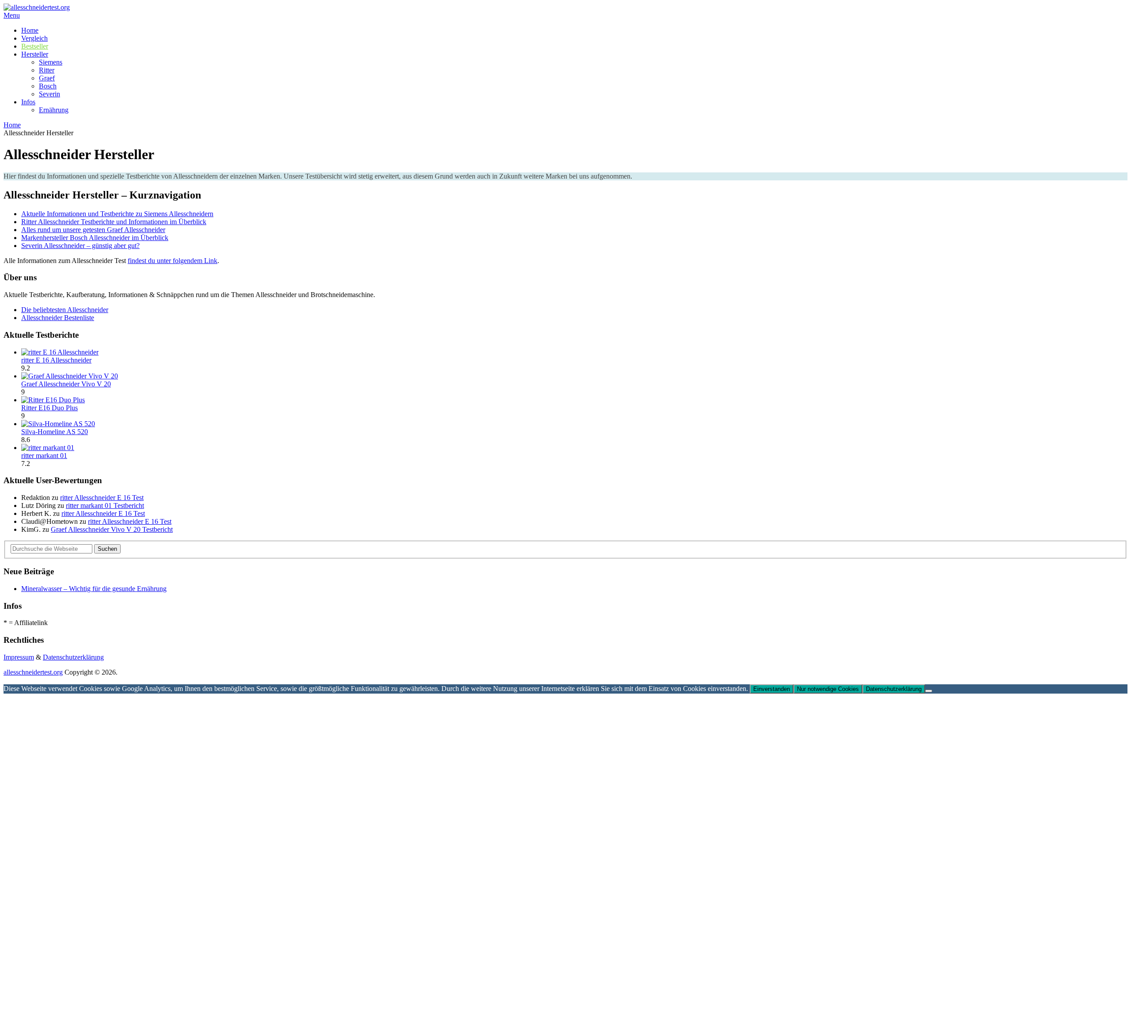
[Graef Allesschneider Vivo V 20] (69, 376)
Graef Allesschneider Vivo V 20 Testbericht (112, 529)
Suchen (107, 549)
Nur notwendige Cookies (828, 689)
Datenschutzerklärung (73, 657)
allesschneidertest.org (33, 672)
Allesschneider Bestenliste (57, 317)
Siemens (50, 62)
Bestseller (34, 46)
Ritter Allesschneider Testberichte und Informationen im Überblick (113, 221)
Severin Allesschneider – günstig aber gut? (80, 245)
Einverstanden (771, 689)
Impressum (19, 657)
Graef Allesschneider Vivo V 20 (66, 384)
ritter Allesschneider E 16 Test (102, 497)
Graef (47, 78)
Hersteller (34, 54)
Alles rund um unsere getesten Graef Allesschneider (93, 229)
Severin (49, 94)
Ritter (46, 70)
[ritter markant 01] (47, 447)
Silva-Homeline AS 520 (54, 431)
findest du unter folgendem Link (172, 260)
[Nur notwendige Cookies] (928, 691)
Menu (12, 15)
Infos (28, 102)
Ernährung (53, 110)
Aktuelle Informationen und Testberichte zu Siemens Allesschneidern (117, 213)
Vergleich (34, 38)
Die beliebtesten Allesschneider (64, 309)
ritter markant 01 (44, 455)
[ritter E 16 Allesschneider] (60, 352)
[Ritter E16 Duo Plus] (53, 400)
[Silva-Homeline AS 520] (58, 423)
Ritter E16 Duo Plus (49, 408)
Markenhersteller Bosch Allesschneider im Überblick (94, 237)
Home (29, 30)
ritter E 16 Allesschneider (56, 360)
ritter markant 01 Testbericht (105, 505)
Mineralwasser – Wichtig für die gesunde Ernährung (94, 588)
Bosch (48, 86)
